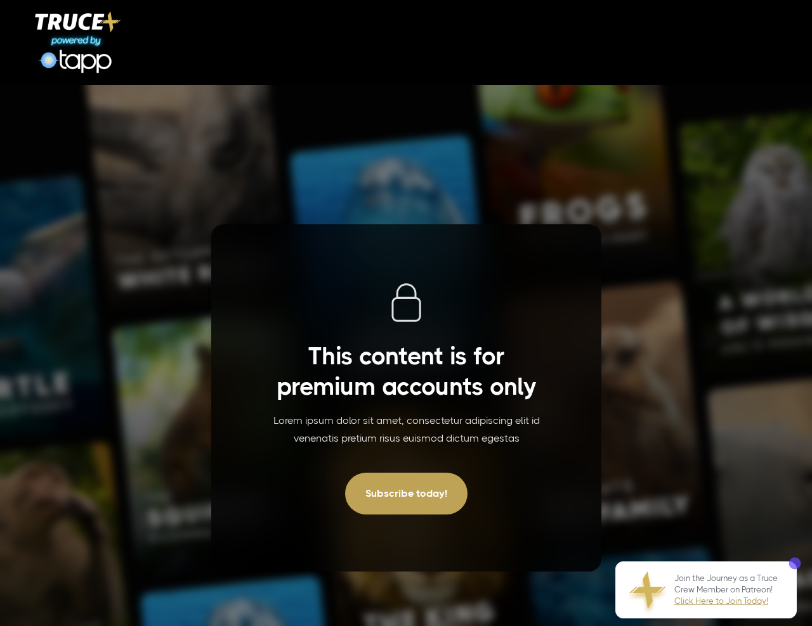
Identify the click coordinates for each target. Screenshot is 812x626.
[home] (78, 42)
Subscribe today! (406, 493)
